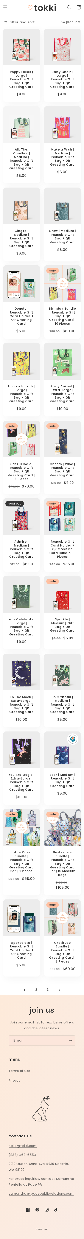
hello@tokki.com (23, 1145)
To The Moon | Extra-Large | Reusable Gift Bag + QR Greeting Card (21, 704)
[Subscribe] (70, 1040)
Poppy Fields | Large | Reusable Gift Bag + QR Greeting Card (21, 79)
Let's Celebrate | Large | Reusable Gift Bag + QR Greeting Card (22, 627)
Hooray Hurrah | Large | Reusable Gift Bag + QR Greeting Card (21, 394)
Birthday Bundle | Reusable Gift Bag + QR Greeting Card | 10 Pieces (62, 316)
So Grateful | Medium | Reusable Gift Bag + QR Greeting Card (62, 704)
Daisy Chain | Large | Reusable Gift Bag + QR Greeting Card (62, 79)
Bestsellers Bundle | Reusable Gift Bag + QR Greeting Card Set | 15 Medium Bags (62, 864)
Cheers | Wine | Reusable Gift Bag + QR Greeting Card (62, 469)
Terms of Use (19, 1071)
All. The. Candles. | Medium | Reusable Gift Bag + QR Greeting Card (21, 159)
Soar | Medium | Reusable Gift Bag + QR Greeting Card (62, 780)
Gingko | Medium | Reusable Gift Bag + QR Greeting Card (21, 238)
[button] (5, 7)
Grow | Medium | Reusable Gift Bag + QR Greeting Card (62, 236)
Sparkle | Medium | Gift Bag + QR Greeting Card (62, 625)
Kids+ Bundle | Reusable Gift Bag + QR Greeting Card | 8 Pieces (21, 471)
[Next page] (59, 990)
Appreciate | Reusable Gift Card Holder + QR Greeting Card (22, 950)
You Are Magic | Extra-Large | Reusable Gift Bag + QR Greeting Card (21, 782)
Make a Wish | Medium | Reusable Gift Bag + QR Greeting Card (62, 157)
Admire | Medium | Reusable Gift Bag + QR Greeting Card (21, 549)
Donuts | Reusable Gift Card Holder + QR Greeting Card (22, 316)
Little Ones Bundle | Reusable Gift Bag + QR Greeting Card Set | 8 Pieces (21, 862)
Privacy (14, 1080)
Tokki (45, 1229)
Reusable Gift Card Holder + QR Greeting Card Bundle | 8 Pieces (62, 549)
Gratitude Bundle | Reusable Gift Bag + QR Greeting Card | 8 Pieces (62, 952)
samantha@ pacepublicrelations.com (41, 1193)
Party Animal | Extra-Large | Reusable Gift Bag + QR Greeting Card (62, 394)
